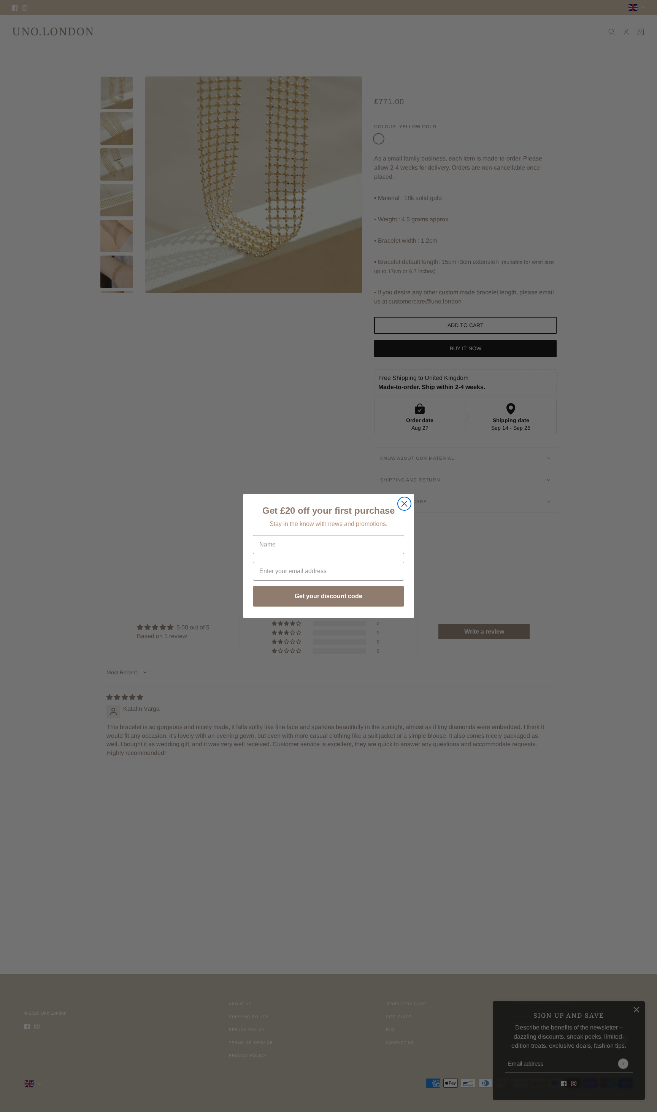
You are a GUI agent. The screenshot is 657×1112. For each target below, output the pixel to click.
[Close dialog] (404, 503)
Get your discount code (328, 596)
